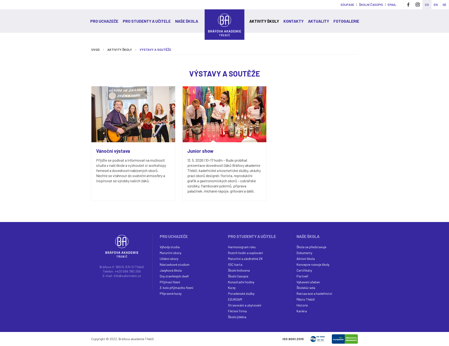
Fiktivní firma (237, 311)
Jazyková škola (171, 270)
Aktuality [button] (318, 21)
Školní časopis (238, 276)
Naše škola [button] (186, 21)
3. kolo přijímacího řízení (176, 288)
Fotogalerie (346, 21)
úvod (95, 49)
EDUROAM (235, 299)
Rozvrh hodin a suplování (245, 253)
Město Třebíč (306, 299)
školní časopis (371, 5)
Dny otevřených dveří (174, 276)
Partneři (302, 276)
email (392, 5)
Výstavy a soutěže (155, 49)
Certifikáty (304, 270)
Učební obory (169, 259)
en (436, 5)
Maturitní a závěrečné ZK (245, 259)
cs (427, 5)
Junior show (200, 151)
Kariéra (302, 311)
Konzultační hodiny (241, 282)
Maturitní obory (170, 253)
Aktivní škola (306, 259)
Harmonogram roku (242, 247)
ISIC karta (235, 264)
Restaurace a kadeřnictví (314, 293)
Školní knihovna (239, 270)
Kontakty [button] (293, 21)
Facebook (408, 4)
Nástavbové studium (174, 264)
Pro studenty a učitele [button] (147, 21)
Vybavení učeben (308, 282)
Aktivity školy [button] (264, 21)
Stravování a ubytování (244, 305)
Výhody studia (170, 247)
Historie (302, 305)
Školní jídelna (237, 317)
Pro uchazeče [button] (104, 21)
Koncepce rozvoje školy (313, 264)
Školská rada (306, 288)
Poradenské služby (241, 293)
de (444, 5)
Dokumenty (304, 253)
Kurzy (231, 288)
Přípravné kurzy (170, 293)
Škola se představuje (311, 247)
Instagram (417, 4)
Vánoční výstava (113, 151)
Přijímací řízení (170, 282)
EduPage (347, 5)
